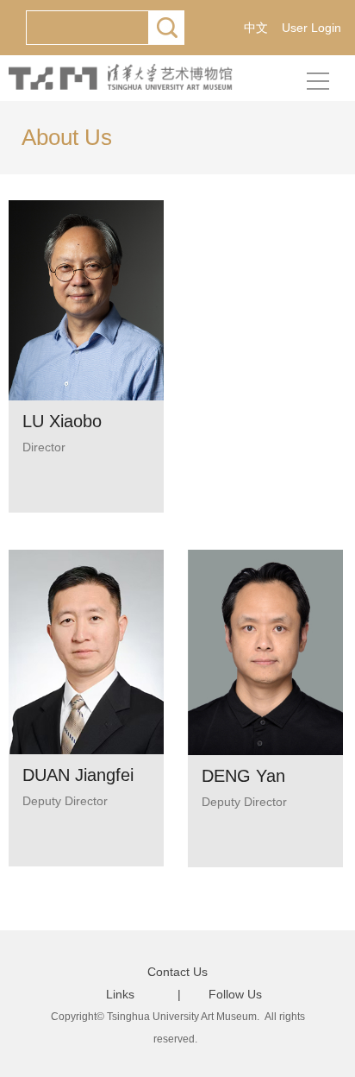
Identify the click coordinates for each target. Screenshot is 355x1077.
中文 (256, 28)
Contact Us (177, 972)
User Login (311, 28)
